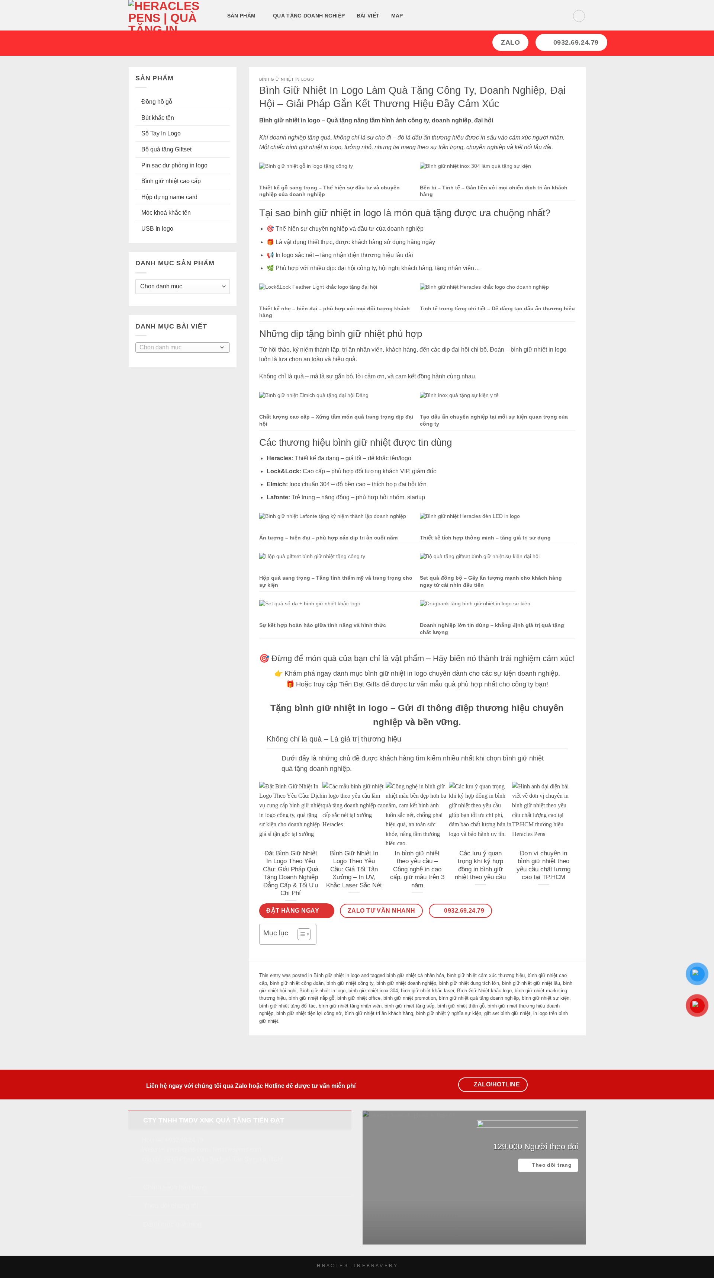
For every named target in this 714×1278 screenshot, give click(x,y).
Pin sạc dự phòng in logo (174, 165)
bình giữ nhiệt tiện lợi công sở (309, 1013)
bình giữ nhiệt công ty (350, 983)
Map (397, 16)
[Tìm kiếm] (418, 16)
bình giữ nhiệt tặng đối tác (287, 1006)
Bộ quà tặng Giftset (166, 149)
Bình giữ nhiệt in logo (286, 79)
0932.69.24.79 (184, 1140)
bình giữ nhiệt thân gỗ (461, 1006)
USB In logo (157, 228)
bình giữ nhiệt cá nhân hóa (415, 975)
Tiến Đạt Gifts (359, 684)
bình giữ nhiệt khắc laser (427, 990)
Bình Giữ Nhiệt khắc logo (484, 990)
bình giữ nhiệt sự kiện (545, 998)
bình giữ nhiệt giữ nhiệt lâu (531, 983)
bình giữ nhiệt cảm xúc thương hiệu (486, 975)
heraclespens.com (237, 1149)
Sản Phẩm (241, 16)
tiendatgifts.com (187, 1149)
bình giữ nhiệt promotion (409, 998)
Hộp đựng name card (169, 197)
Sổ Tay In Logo (161, 133)
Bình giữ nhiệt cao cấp (171, 181)
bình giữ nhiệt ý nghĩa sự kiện (448, 1013)
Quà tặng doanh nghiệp (309, 16)
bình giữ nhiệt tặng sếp (409, 1006)
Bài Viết (368, 16)
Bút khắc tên (157, 118)
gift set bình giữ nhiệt (507, 1013)
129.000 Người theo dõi (535, 1146)
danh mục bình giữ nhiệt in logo (380, 673)
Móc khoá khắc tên (166, 212)
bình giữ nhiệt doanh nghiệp (406, 983)
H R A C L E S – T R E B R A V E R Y (357, 1265)
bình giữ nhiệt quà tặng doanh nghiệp (479, 998)
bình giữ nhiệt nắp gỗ (311, 998)
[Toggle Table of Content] (300, 934)
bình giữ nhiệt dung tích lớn (469, 983)
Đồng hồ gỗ (156, 102)
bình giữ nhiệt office (358, 998)
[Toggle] (274, 759)
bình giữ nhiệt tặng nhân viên (350, 1006)
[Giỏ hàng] (579, 16)
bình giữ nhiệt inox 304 (373, 990)
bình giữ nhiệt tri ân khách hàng (379, 1013)
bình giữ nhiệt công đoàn (297, 983)
